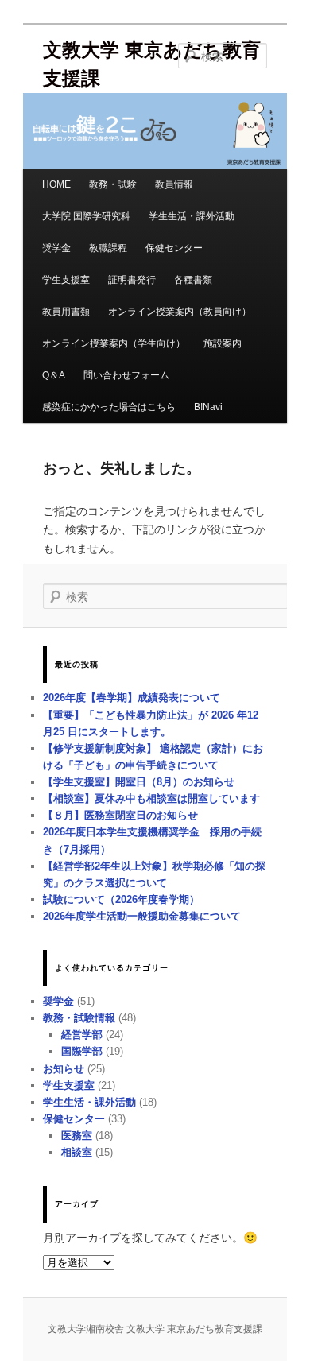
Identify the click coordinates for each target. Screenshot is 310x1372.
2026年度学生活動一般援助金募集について (142, 916)
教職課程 (108, 248)
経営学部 (82, 1035)
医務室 (76, 1135)
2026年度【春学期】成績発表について (131, 697)
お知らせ (63, 1069)
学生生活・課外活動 (191, 216)
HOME (56, 184)
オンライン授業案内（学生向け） (113, 343)
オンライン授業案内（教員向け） (179, 311)
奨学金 (56, 248)
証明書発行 (132, 279)
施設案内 (222, 343)
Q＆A (53, 375)
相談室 (76, 1152)
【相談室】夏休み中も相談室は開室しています (151, 798)
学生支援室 (66, 279)
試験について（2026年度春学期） (121, 899)
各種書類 (193, 279)
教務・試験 (113, 184)
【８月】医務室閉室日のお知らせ (120, 815)
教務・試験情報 (79, 1018)
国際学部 (82, 1051)
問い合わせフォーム (126, 375)
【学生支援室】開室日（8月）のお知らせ (138, 782)
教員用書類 (66, 311)
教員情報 (174, 184)
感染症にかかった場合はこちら (109, 407)
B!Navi (208, 407)
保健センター (174, 248)
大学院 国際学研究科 (86, 216)
